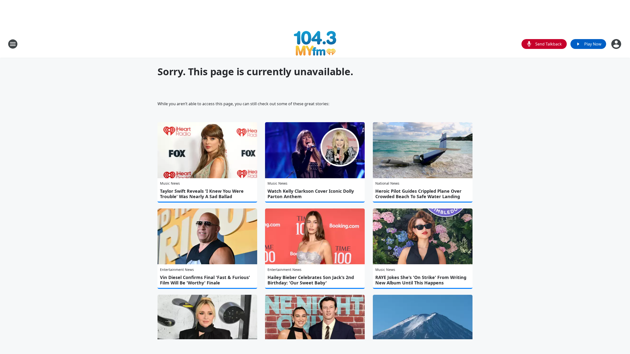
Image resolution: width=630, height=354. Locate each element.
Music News (170, 183)
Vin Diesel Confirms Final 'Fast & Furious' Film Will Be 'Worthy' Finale (205, 280)
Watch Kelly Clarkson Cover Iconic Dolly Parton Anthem (311, 193)
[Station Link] (315, 44)
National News (387, 183)
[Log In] (616, 44)
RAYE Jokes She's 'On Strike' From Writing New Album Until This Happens (420, 280)
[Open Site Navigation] (13, 44)
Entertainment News (177, 269)
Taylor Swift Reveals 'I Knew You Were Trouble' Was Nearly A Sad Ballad (202, 193)
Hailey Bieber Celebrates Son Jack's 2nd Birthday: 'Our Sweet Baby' (311, 280)
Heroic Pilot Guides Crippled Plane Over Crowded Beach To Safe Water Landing (418, 193)
